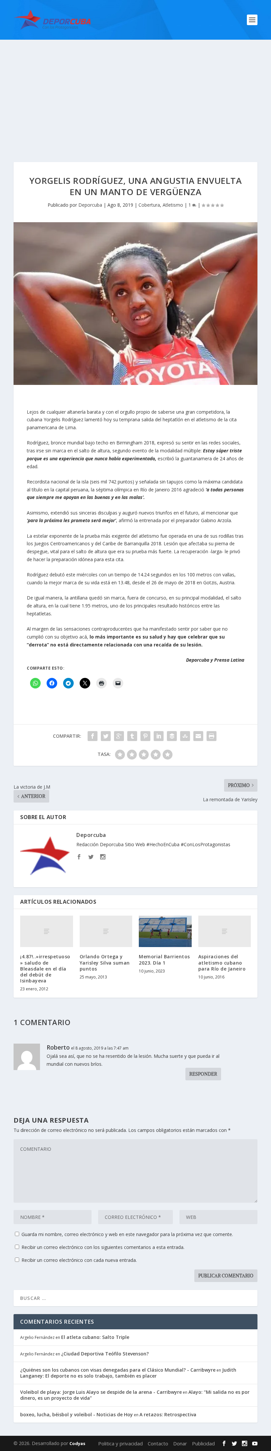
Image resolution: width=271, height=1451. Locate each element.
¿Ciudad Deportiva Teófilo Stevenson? (105, 1353)
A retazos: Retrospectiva (167, 1414)
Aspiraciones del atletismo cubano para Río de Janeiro (222, 962)
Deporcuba (90, 205)
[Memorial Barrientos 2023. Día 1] (165, 931)
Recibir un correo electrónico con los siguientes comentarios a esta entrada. (102, 1247)
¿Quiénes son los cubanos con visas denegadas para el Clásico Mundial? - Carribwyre (117, 1370)
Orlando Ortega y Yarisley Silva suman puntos (105, 962)
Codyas (77, 1443)
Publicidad (203, 1443)
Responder (203, 1074)
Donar (180, 1443)
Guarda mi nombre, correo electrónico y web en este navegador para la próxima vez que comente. (127, 1234)
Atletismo (173, 205)
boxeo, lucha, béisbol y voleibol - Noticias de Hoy (76, 1414)
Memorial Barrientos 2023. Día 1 (164, 959)
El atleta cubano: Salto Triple (95, 1337)
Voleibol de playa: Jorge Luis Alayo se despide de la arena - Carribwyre (101, 1392)
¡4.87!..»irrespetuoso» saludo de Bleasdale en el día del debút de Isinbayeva (45, 968)
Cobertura (149, 205)
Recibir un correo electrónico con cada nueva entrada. (79, 1260)
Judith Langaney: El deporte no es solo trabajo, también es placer (128, 1373)
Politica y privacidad (120, 1443)
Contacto (158, 1443)
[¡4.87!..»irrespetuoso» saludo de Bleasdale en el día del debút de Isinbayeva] (46, 931)
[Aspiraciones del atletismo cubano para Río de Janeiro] (224, 931)
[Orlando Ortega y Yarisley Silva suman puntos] (106, 931)
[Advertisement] (135, 89)
